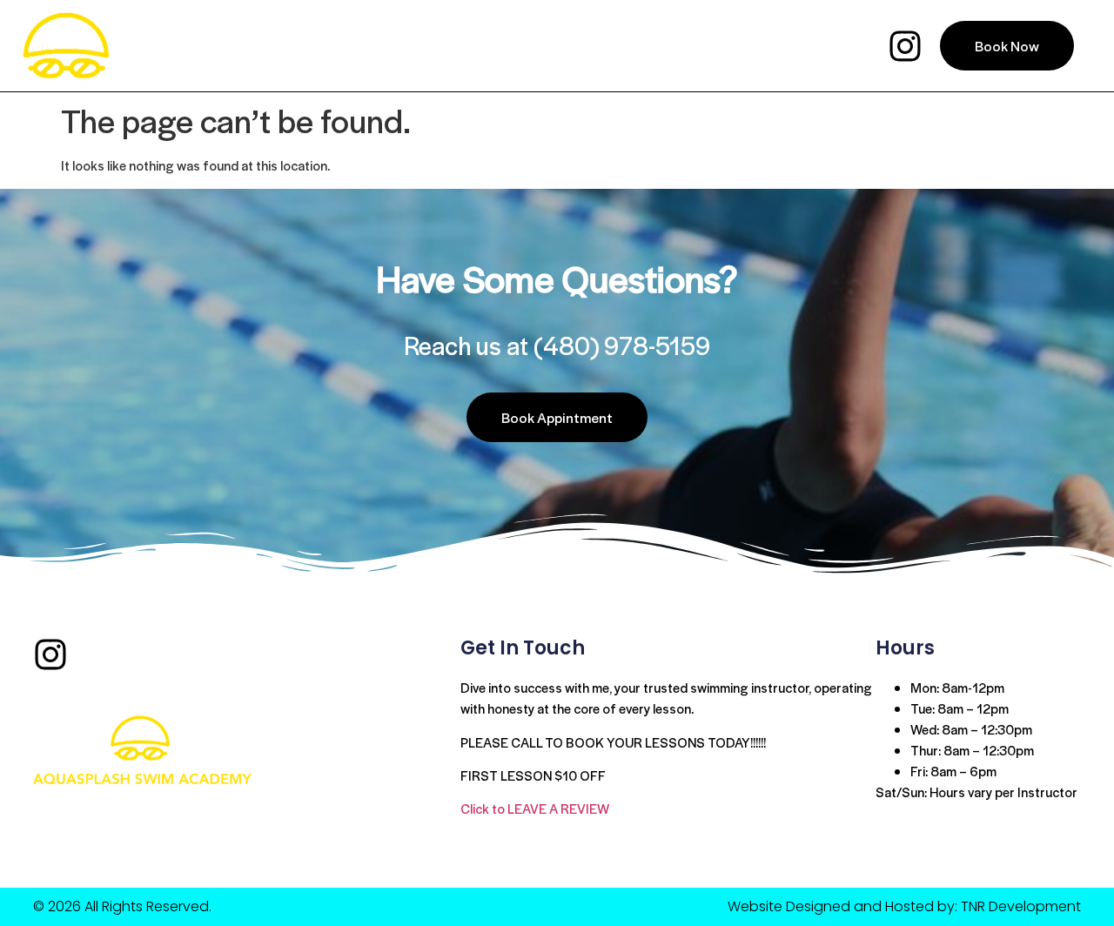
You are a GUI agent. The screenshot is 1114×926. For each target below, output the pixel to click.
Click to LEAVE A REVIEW (534, 808)
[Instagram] (905, 46)
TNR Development (1021, 906)
